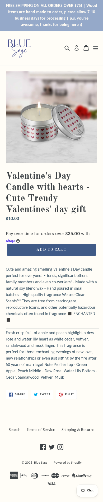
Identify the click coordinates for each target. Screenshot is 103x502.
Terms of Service (41, 430)
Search (14, 430)
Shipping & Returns (78, 430)
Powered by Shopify (68, 462)
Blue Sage (40, 462)
